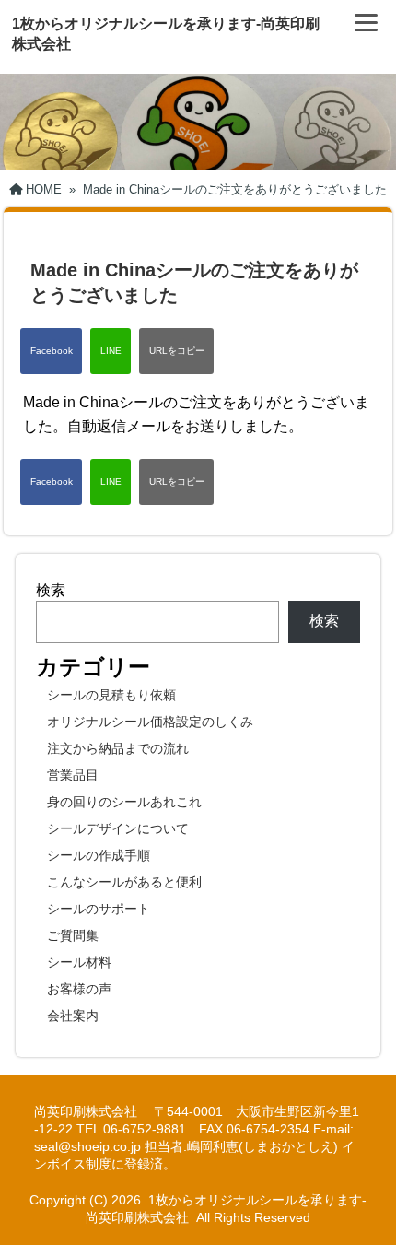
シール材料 (79, 962)
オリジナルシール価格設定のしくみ (150, 721)
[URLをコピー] (176, 351)
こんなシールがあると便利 (124, 882)
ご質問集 (73, 935)
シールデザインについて (118, 828)
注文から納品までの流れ (118, 748)
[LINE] (110, 351)
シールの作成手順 (98, 855)
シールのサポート (98, 908)
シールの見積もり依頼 (111, 694)
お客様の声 (79, 988)
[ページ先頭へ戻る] (364, 1203)
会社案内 (73, 1015)
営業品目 (73, 775)
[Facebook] (51, 351)
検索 (50, 590)
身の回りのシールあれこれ (124, 801)
